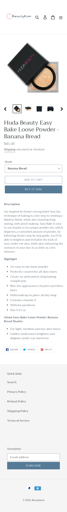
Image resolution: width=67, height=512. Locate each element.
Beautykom (38, 500)
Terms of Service (18, 420)
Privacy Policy (16, 391)
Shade (8, 162)
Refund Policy (16, 401)
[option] (17, 108)
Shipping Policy (17, 411)
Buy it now (33, 189)
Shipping (9, 149)
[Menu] (61, 17)
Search (12, 382)
